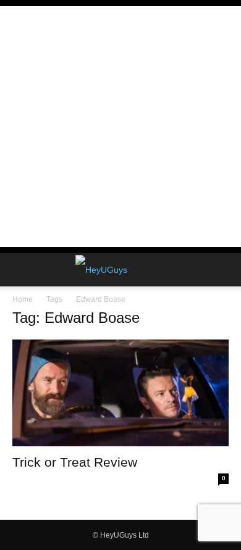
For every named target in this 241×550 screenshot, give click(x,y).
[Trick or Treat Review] (120, 393)
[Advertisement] (120, 126)
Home (22, 299)
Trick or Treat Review (74, 462)
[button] (21, 269)
